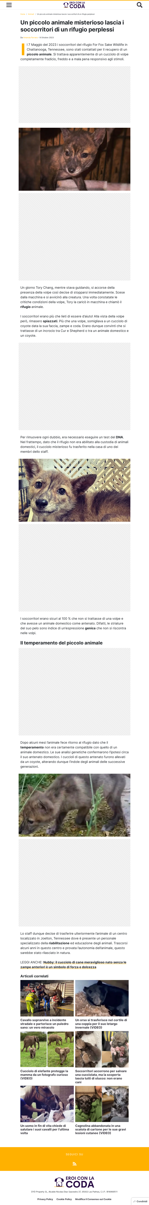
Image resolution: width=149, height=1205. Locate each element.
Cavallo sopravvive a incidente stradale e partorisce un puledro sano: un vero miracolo (44, 1023)
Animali (31, 14)
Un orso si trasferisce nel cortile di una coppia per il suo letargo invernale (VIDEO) (101, 1023)
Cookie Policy (64, 1199)
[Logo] (74, 4)
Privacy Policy (45, 1199)
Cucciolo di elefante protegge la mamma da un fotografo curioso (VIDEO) (44, 1074)
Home (22, 14)
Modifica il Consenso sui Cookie (93, 1199)
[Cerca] (140, 5)
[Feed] (74, 1163)
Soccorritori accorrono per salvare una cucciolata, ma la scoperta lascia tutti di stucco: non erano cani (101, 1076)
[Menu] (9, 5)
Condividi (142, 1201)
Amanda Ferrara (30, 37)
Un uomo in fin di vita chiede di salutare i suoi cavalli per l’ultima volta (44, 1129)
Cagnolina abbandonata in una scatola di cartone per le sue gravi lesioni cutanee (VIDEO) (100, 1129)
